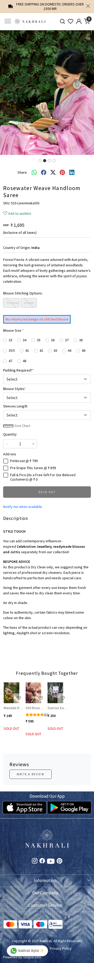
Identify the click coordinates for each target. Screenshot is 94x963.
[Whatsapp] (34, 172)
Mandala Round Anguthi (13, 708)
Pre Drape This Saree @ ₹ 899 (33, 468)
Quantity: (10, 434)
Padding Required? (18, 370)
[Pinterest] (59, 861)
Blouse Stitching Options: (23, 293)
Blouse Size (13, 330)
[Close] (88, 6)
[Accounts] (79, 21)
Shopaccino (32, 957)
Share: (22, 172)
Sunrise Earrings (57, 708)
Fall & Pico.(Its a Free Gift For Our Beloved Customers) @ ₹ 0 (42, 477)
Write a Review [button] (30, 774)
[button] (7, 92)
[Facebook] (42, 861)
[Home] (30, 21)
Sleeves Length (15, 406)
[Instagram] (34, 861)
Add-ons (9, 454)
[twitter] (53, 172)
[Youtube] (51, 862)
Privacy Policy (61, 948)
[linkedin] (72, 172)
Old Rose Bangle (35, 708)
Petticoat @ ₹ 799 (24, 461)
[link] (62, 21)
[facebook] (43, 172)
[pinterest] (62, 172)
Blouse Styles (14, 388)
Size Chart (22, 425)
